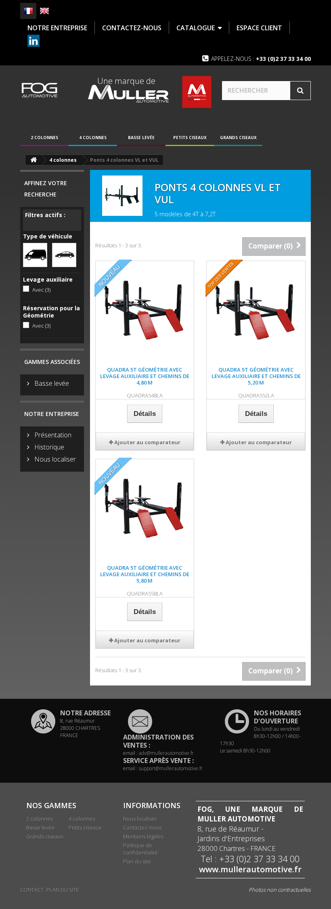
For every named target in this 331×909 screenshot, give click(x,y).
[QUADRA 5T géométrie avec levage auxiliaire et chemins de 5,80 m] (145, 508)
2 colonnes (44, 137)
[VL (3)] (64, 254)
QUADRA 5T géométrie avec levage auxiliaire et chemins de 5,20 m (256, 376)
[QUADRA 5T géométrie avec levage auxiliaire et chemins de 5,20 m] (256, 310)
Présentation (52, 435)
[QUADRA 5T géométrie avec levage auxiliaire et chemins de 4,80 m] (145, 310)
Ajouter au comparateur (147, 442)
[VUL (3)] (35, 254)
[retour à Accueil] (33, 160)
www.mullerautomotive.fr (250, 869)
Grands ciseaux (238, 137)
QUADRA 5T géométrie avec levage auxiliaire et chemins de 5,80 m (144, 574)
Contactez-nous (142, 827)
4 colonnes (93, 137)
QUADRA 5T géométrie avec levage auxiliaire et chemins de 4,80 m (144, 376)
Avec (41, 289)
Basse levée (141, 137)
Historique (48, 447)
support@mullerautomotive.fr (171, 768)
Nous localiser (54, 459)
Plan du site (137, 861)
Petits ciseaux (190, 137)
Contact (32, 889)
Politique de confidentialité (140, 849)
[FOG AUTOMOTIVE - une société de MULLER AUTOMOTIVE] (39, 89)
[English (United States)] (44, 11)
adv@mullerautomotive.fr (166, 753)
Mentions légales (143, 836)
